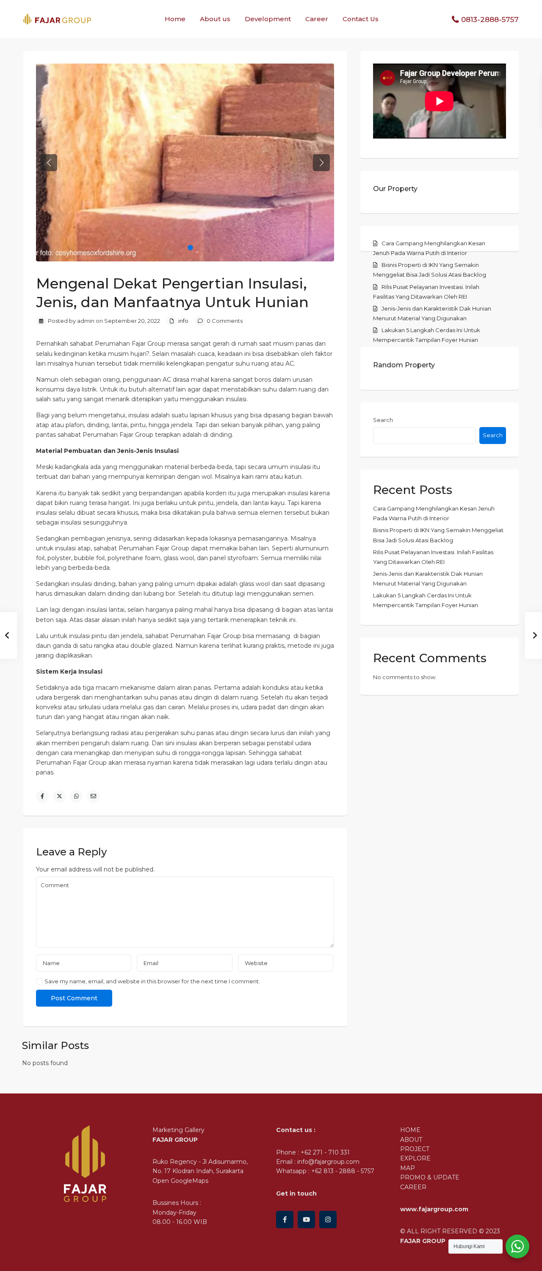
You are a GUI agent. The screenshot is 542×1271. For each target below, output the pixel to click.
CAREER (413, 1187)
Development (268, 19)
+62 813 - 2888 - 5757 (342, 1171)
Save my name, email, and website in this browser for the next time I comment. (152, 981)
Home (175, 19)
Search (383, 419)
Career (316, 19)
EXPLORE (415, 1158)
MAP (407, 1168)
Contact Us (361, 19)
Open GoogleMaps (180, 1181)
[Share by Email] (93, 796)
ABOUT (411, 1139)
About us (215, 19)
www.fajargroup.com (434, 1209)
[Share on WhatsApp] (76, 796)
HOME (410, 1130)
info (183, 320)
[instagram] (328, 1219)
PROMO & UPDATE (429, 1177)
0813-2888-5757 (490, 19)
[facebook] (284, 1219)
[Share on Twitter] (59, 796)
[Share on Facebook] (42, 796)
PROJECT (414, 1149)
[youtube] (306, 1219)
